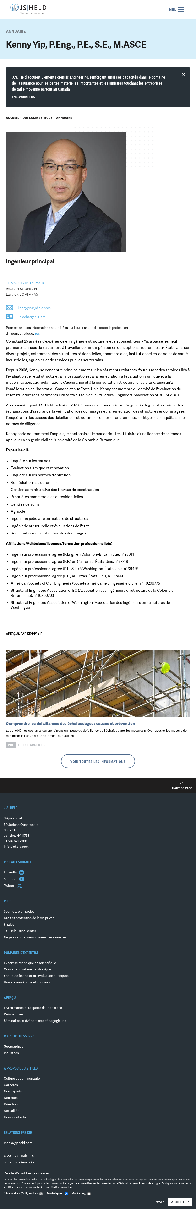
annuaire (64, 118)
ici (37, 334)
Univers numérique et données (27, 982)
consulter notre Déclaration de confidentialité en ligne (131, 1183)
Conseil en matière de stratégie (27, 969)
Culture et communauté (22, 1079)
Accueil (12, 118)
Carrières (11, 1085)
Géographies (13, 1047)
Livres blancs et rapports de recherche (33, 1008)
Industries (11, 1053)
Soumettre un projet (19, 912)
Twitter (9, 886)
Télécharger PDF (28, 745)
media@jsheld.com (18, 1143)
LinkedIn (10, 872)
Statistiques (54, 1193)
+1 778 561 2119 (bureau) (25, 283)
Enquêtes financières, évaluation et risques (36, 976)
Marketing (78, 1193)
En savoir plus (23, 97)
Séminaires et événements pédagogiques (35, 1021)
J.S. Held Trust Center (20, 931)
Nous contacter (15, 1117)
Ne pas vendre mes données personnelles (35, 937)
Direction (11, 1104)
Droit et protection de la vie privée (29, 918)
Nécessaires (21, 1193)
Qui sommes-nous (38, 118)
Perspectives (14, 1014)
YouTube (10, 879)
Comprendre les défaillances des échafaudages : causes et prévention (70, 724)
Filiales (9, 925)
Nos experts (13, 1091)
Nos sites (11, 1098)
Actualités (11, 1111)
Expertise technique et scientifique (30, 963)
